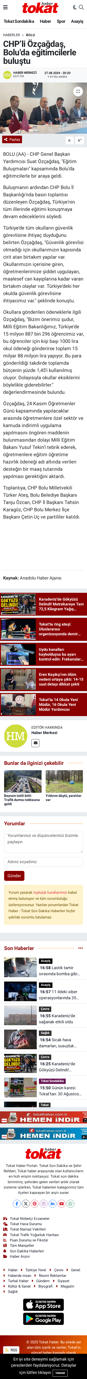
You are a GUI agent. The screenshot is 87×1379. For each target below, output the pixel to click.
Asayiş (77, 21)
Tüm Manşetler (22, 1245)
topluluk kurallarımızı (50, 892)
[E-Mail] (35, 743)
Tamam (60, 1373)
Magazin (67, 1286)
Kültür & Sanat (19, 1286)
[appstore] (43, 1305)
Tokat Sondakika (19, 21)
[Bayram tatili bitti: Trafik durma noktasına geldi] (23, 781)
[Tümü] (80, 948)
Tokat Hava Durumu (26, 1224)
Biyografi (45, 1286)
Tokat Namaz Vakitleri (28, 1229)
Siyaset (63, 1281)
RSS (13, 1350)
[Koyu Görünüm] (75, 7)
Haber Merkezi (44, 732)
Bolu (30, 35)
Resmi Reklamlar (52, 1275)
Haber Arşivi (20, 1256)
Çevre (45, 1009)
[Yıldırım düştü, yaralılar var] (64, 781)
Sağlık (45, 1033)
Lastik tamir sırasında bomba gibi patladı (58, 971)
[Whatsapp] (70, 1204)
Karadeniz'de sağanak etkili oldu (57, 1018)
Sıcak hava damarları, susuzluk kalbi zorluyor (56, 1043)
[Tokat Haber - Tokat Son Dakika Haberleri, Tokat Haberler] (40, 7)
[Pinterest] (35, 1204)
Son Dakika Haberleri (27, 1251)
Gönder (14, 875)
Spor (61, 21)
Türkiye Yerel (35, 1270)
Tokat (45, 1105)
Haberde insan (19, 1275)
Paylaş (14, 139)
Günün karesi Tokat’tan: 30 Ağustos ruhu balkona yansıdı (59, 1091)
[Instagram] (44, 1204)
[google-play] (43, 1319)
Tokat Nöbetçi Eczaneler (30, 1218)
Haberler (11, 35)
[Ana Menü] (5, 7)
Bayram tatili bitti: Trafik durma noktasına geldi (22, 800)
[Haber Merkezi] (15, 735)
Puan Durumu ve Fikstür (29, 1240)
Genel (75, 1270)
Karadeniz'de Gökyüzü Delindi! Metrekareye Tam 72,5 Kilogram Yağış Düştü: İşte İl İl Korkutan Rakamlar (59, 1067)
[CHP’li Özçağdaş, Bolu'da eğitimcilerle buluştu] (43, 108)
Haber (45, 21)
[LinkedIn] (53, 1204)
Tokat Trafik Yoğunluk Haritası (34, 1235)
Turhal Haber (18, 1281)
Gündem (43, 1281)
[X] (26, 1204)
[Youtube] (61, 1204)
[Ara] (81, 7)
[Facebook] (17, 1204)
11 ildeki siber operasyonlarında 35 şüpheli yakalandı (58, 995)
